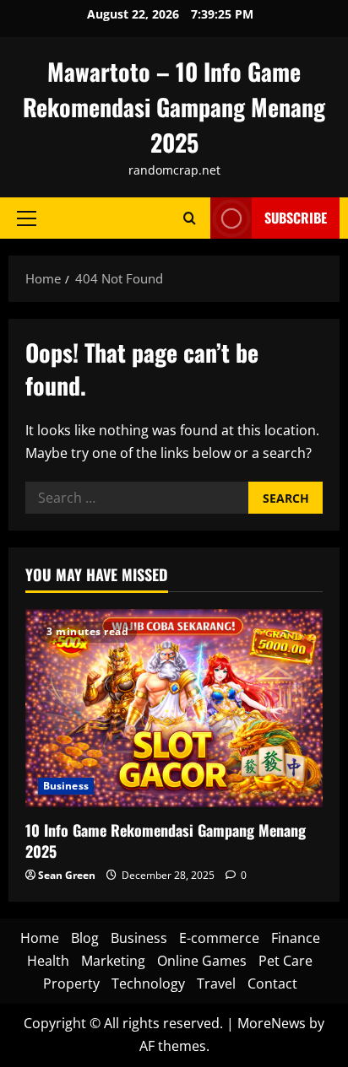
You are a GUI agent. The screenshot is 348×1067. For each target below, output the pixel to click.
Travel (216, 983)
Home (39, 938)
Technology (148, 983)
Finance (295, 938)
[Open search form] (189, 218)
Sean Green (66, 875)
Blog (85, 938)
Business (66, 786)
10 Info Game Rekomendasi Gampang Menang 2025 (165, 840)
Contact (272, 983)
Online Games (202, 960)
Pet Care (285, 960)
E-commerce (219, 938)
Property (71, 983)
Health (48, 960)
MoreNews (271, 1023)
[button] (26, 217)
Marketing (113, 960)
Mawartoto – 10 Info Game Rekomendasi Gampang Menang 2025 (174, 106)
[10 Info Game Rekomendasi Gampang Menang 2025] (174, 708)
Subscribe (295, 217)
